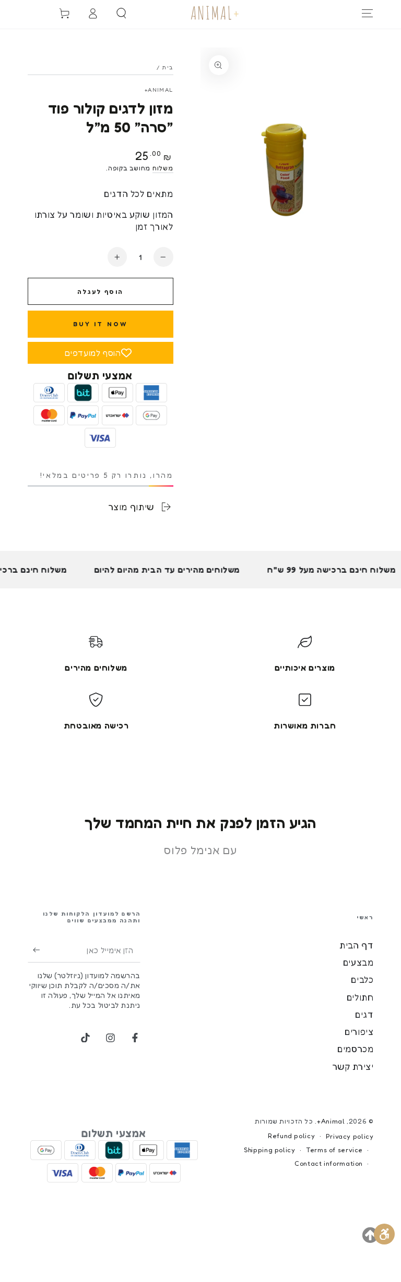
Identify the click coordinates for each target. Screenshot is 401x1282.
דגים (364, 1014)
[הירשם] (34, 950)
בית (167, 67)
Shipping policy (269, 1150)
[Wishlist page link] (31, 13)
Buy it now (100, 324)
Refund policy (291, 1136)
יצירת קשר (353, 1067)
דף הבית (356, 945)
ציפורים (359, 1032)
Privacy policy (350, 1136)
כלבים (362, 980)
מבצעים (358, 962)
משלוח (162, 168)
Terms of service (334, 1150)
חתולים (360, 997)
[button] (121, 13)
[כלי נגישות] (384, 1234)
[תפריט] (367, 13)
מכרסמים (355, 1049)
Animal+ (159, 90)
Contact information (328, 1163)
